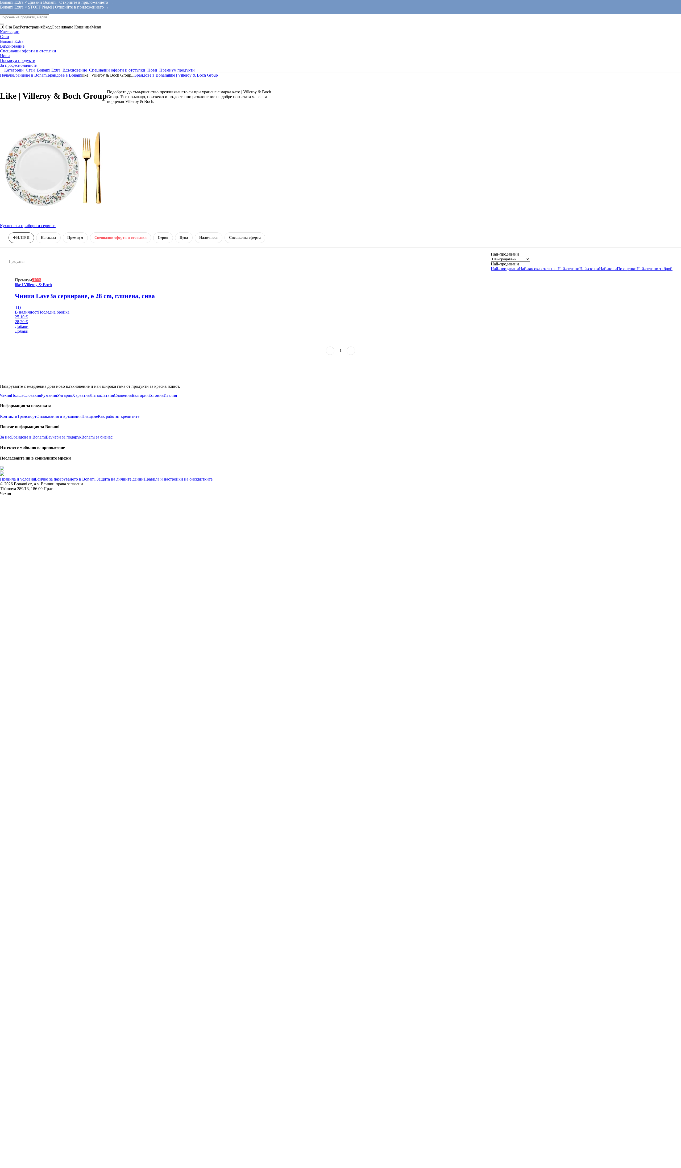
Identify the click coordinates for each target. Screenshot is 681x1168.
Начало (6, 75)
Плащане (89, 416)
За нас (5, 437)
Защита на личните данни (119, 479)
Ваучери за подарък (63, 437)
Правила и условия (17, 479)
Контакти (8, 416)
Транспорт (26, 416)
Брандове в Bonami (65, 75)
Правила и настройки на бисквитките (178, 479)
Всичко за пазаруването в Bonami (65, 479)
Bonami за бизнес (97, 437)
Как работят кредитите (118, 416)
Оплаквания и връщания (58, 416)
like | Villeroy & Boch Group (193, 75)
